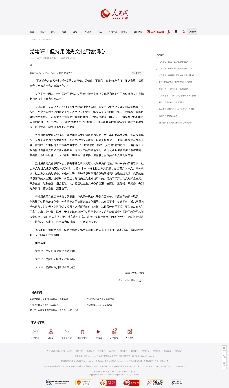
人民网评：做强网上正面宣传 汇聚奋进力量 (177, 75)
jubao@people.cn (147, 356)
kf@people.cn (89, 356)
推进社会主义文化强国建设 (99, 305)
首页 (32, 32)
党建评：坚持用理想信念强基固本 (55, 251)
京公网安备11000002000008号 (173, 366)
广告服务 (101, 351)
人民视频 (98, 338)
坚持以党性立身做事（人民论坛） (45, 305)
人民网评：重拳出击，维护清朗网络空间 (175, 69)
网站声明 (145, 351)
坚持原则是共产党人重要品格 (100, 299)
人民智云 (114, 338)
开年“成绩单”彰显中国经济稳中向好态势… (176, 82)
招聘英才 (90, 351)
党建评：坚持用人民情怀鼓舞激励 (55, 259)
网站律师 (156, 351)
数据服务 (134, 351)
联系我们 (178, 351)
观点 (40, 39)
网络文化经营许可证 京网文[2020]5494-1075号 (95, 366)
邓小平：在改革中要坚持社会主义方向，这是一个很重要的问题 (59, 310)
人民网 (33, 39)
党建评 (48, 39)
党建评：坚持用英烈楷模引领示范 (55, 267)
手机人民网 (66, 338)
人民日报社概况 (53, 351)
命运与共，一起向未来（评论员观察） (174, 89)
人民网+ (51, 338)
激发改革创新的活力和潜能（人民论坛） (176, 123)
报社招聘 (79, 351)
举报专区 (113, 32)
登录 (194, 32)
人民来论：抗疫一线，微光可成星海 (174, 62)
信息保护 (167, 351)
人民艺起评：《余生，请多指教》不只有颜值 (177, 96)
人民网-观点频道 (65, 73)
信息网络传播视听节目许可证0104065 (59, 366)
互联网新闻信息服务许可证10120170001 (77, 361)
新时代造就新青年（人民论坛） (172, 102)
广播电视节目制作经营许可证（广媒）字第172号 (149, 361)
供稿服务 (123, 351)
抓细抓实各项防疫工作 (168, 116)
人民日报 (35, 338)
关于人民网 (67, 351)
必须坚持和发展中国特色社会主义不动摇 (49, 299)
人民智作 (129, 338)
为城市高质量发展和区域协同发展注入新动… (177, 109)
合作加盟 (112, 351)
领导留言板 (82, 338)
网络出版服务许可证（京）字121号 (129, 366)
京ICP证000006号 (153, 366)
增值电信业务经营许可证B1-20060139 (111, 361)
